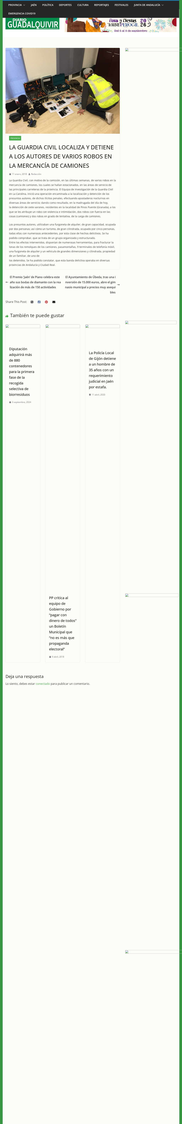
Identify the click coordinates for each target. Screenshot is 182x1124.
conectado (43, 684)
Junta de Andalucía (147, 5)
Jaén (34, 5)
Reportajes (101, 5)
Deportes (65, 5)
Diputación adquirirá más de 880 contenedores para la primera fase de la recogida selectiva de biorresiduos (21, 371)
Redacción (36, 174)
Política (47, 5)
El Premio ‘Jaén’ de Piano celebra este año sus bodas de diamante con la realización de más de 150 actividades (35, 282)
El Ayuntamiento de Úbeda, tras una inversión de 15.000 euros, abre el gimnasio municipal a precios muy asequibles (90, 284)
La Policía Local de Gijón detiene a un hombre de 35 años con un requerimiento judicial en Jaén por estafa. (102, 369)
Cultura (83, 5)
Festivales (121, 5)
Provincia (15, 5)
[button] (23, 4)
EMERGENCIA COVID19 (21, 13)
